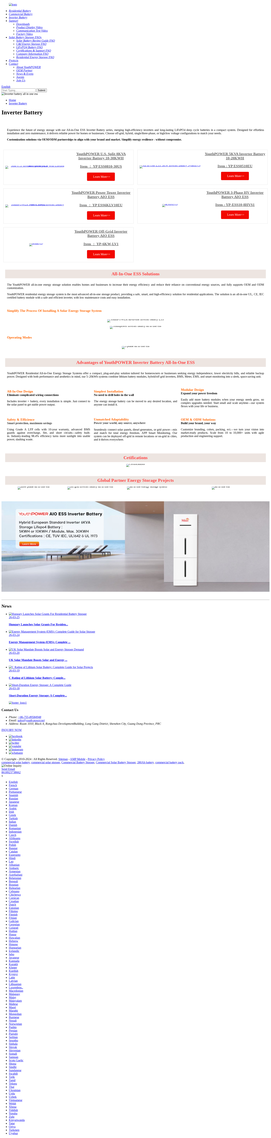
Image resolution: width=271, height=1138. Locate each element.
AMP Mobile (77, 759)
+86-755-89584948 (29, 717)
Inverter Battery (18, 103)
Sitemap (63, 759)
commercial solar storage (45, 762)
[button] (101, 177)
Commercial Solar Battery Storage (116, 762)
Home (12, 100)
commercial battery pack (169, 762)
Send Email (8, 769)
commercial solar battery (15, 762)
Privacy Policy (96, 759)
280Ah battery (145, 762)
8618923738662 (11, 772)
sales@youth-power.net (31, 720)
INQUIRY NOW (11, 730)
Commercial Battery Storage (77, 762)
